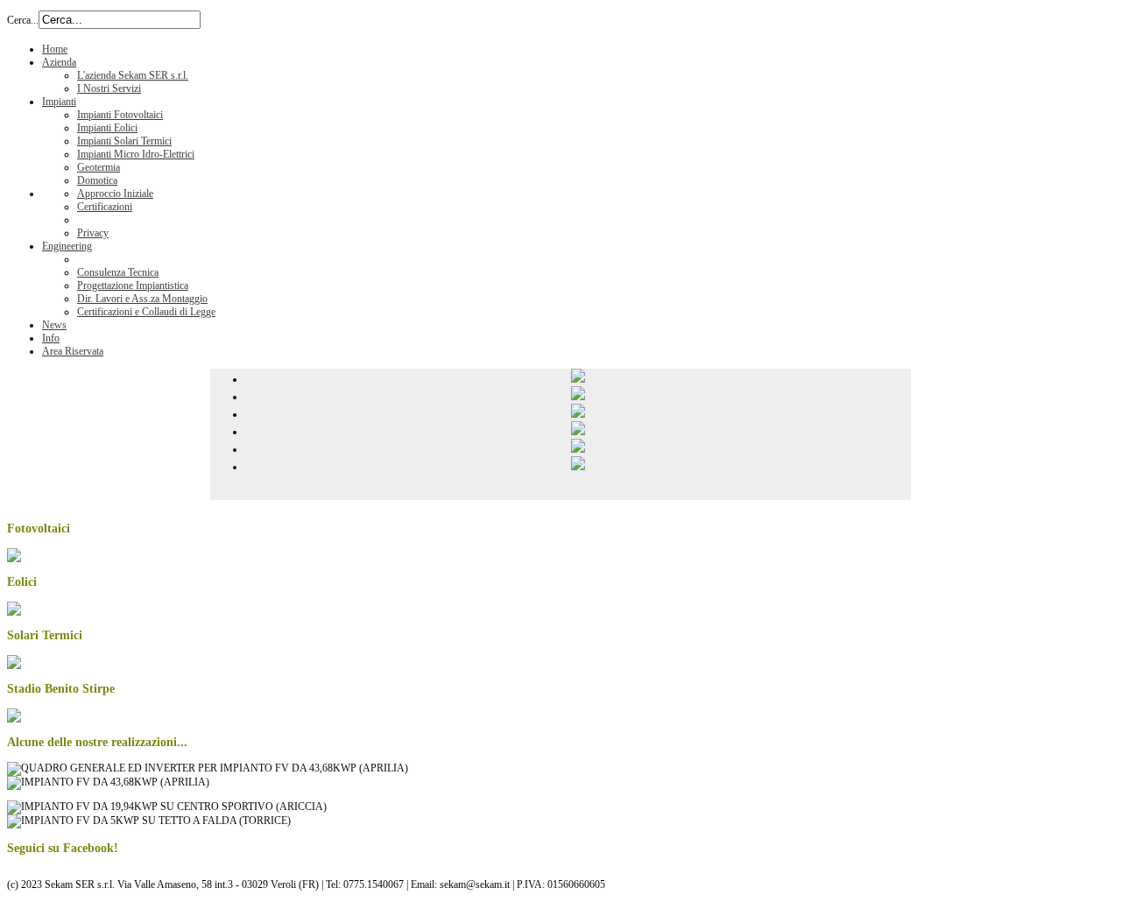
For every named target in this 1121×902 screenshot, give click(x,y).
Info (51, 338)
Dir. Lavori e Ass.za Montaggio (142, 298)
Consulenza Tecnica (118, 272)
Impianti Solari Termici (124, 141)
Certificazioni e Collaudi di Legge (146, 312)
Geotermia (98, 167)
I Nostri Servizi (109, 88)
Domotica (97, 180)
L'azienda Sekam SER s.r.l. (132, 75)
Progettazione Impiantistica (132, 285)
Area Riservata (72, 351)
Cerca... (23, 20)
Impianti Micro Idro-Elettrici (135, 154)
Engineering (67, 246)
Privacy (93, 233)
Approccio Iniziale (115, 193)
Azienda (59, 62)
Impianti (59, 101)
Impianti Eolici (107, 128)
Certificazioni (104, 207)
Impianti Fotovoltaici (120, 115)
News (54, 325)
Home (54, 49)
